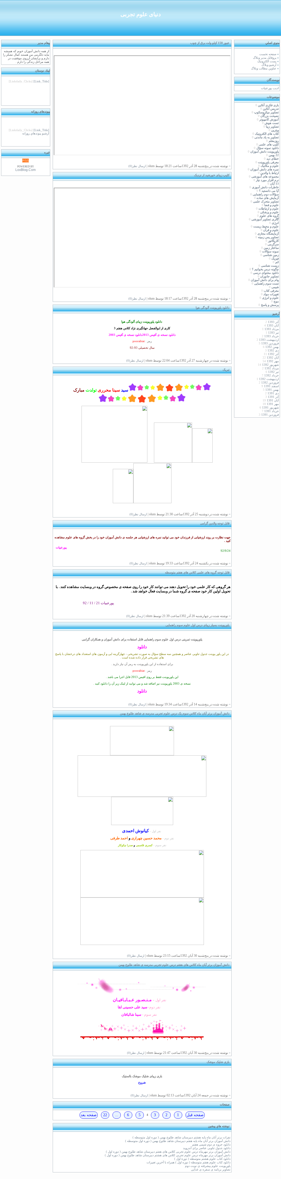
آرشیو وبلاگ (269, 64)
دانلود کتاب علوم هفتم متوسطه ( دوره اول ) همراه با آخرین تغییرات (189, 1162)
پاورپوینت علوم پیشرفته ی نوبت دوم (208, 1165)
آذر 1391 (273, 396)
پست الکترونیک (266, 61)
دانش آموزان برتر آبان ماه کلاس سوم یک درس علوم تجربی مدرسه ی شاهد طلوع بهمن (174, 713)
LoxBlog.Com (25, 170)
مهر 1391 (273, 404)
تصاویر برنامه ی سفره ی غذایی (211, 1169)
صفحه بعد (89, 1115)
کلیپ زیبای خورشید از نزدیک (211, 175)
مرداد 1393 (272, 329)
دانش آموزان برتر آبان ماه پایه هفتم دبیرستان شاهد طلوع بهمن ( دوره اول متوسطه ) (178, 1141)
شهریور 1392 (270, 364)
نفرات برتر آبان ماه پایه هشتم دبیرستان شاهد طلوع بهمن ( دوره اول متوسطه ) (182, 1137)
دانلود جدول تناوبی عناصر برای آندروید (207, 1148)
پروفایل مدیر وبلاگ (264, 57)
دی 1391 (273, 393)
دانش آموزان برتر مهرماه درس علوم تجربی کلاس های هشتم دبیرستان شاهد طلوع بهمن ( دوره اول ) (168, 1155)
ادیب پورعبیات (270, 88)
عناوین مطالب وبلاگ (263, 68)
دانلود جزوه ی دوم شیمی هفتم (211, 1144)
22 (105, 1115)
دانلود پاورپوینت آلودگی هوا (212, 307)
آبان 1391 (273, 400)
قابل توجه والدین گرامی (214, 523)
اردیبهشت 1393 (269, 339)
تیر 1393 (273, 332)
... (116, 1115)
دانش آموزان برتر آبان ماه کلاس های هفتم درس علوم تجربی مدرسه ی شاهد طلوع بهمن (174, 964)
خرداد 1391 (271, 411)
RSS (26, 160)
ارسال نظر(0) (137, 166)
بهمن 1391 (272, 389)
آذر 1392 (273, 354)
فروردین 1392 (270, 382)
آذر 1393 (273, 321)
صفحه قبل (195, 1115)
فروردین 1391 (270, 414)
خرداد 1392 (271, 375)
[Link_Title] (41, 78)
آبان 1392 (273, 357)
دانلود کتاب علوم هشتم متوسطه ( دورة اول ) (202, 1158)
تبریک (226, 369)
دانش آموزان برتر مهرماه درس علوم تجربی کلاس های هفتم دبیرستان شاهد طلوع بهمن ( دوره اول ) (168, 1151)
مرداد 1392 (272, 368)
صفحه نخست (267, 54)
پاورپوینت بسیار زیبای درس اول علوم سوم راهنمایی (197, 625)
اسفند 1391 (271, 386)
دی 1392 (273, 350)
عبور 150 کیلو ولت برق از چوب (209, 42)
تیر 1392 (273, 371)
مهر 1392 (273, 361)
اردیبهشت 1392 (269, 379)
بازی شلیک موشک (218, 1061)
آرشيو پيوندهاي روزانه (35, 130)
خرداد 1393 (271, 336)
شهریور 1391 (270, 407)
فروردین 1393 (270, 343)
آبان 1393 (273, 325)
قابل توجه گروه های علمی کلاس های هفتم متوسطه (197, 572)
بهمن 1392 (272, 346)
